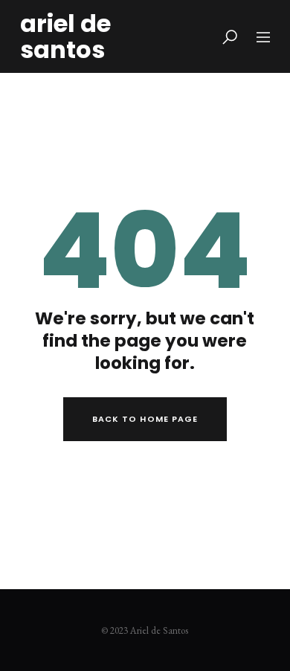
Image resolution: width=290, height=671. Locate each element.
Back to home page (145, 419)
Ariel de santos (65, 36)
